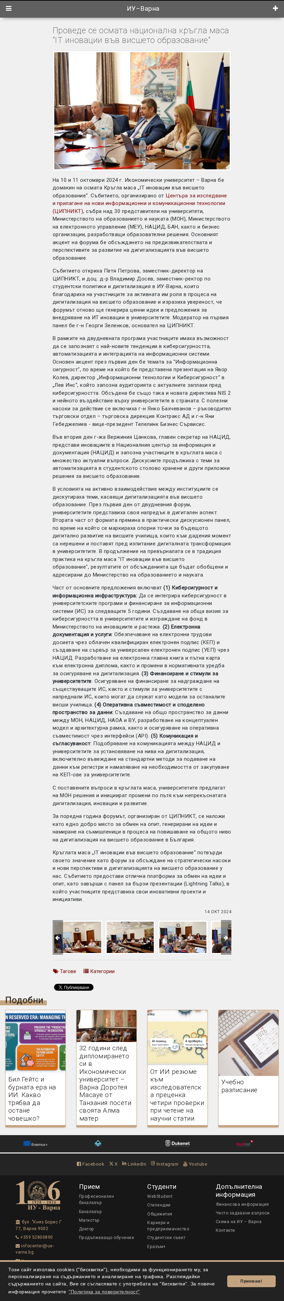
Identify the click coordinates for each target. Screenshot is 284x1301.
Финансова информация (242, 1204)
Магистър (89, 1220)
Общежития (159, 1214)
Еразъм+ (156, 1246)
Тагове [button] (67, 971)
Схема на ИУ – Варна (239, 1221)
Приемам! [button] (251, 1281)
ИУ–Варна (142, 8)
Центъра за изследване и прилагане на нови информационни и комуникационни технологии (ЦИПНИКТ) (140, 203)
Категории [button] (102, 971)
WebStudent (159, 1196)
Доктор (86, 1229)
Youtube (197, 1164)
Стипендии (159, 1205)
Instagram (166, 1164)
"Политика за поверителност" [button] (104, 1291)
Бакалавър (90, 1211)
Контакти (225, 1230)
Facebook (92, 1164)
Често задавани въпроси (243, 1213)
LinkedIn (136, 1164)
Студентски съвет (166, 1237)
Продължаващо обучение (106, 1237)
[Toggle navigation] (9, 9)
